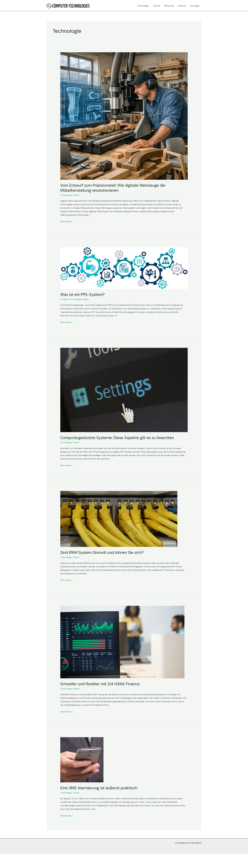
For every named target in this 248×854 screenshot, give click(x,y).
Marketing (169, 5)
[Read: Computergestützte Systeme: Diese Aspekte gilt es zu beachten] (124, 389)
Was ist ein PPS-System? (82, 294)
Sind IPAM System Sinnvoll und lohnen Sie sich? (102, 552)
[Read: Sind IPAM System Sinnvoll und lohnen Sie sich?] (118, 518)
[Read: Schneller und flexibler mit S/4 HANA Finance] (122, 641)
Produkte (64, 299)
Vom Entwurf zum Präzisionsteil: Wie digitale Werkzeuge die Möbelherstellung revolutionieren (112, 188)
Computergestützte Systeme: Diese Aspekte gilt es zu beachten (117, 437)
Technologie (143, 5)
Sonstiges (194, 5)
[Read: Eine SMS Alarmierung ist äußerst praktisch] (81, 759)
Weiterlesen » (66, 221)
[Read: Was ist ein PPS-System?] (124, 267)
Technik (156, 5)
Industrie (182, 5)
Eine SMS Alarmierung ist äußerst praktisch (98, 787)
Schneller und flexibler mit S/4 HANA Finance (100, 683)
